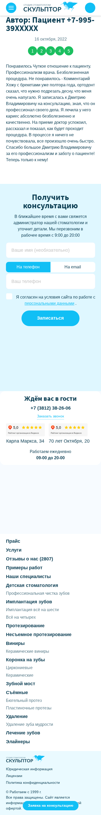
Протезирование (25, 625)
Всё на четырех (21, 617)
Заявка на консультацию (50, 805)
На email (72, 267)
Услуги (13, 550)
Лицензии (14, 776)
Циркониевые (19, 667)
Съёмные (17, 692)
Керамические (19, 675)
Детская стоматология (32, 585)
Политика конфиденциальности (33, 782)
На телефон (28, 267)
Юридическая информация (29, 769)
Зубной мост (20, 683)
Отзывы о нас (29, 558)
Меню (11, 8)
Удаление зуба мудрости (29, 724)
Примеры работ (24, 567)
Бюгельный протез (24, 700)
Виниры (15, 643)
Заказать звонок (50, 416)
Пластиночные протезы (29, 708)
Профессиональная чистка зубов (38, 593)
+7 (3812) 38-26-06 (90, 8)
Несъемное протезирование (38, 634)
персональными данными (49, 303)
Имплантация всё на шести (32, 609)
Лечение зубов (23, 732)
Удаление (17, 716)
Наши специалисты (28, 576)
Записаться (50, 318)
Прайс (13, 541)
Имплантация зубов (29, 601)
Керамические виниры (27, 651)
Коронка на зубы (25, 659)
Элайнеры (18, 741)
